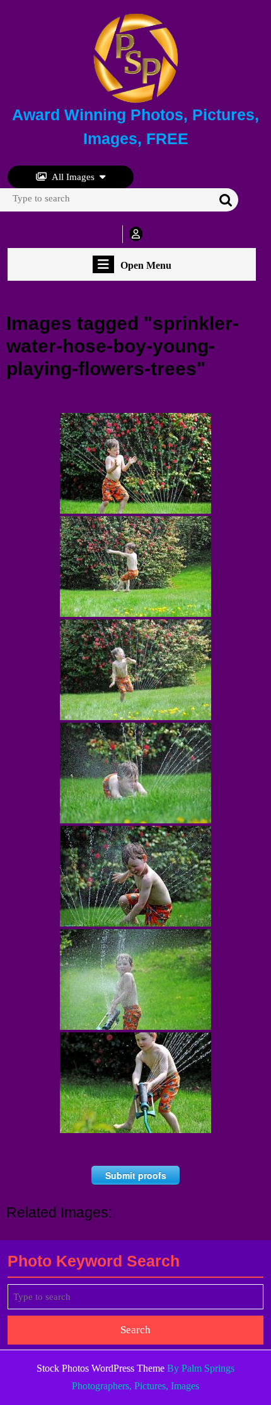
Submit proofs (135, 1175)
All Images (73, 177)
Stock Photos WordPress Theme (100, 1368)
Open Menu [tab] (145, 266)
